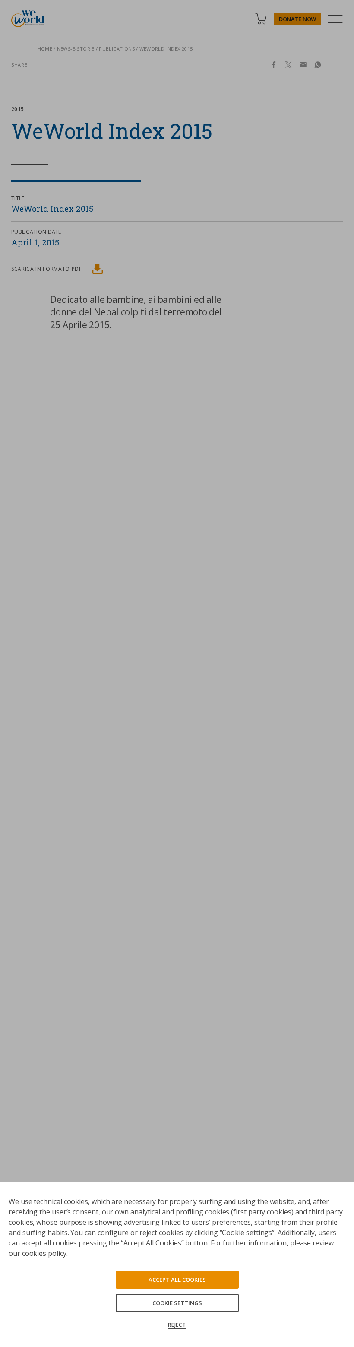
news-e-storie (76, 48)
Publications (117, 48)
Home (45, 48)
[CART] (261, 19)
